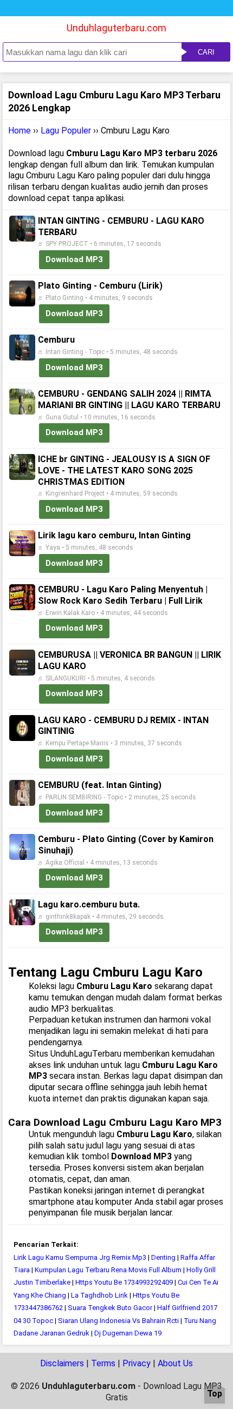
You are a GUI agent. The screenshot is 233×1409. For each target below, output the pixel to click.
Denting (163, 1257)
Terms (103, 1363)
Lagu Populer (66, 130)
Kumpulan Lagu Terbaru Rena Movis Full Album (108, 1270)
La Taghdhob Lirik (99, 1295)
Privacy (136, 1363)
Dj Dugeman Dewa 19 (127, 1333)
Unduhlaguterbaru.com (116, 28)
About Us (175, 1363)
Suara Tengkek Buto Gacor (110, 1308)
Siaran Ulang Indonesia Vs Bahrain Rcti (118, 1321)
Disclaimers (62, 1363)
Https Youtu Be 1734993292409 (124, 1282)
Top (214, 1394)
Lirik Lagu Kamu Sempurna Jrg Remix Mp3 (80, 1257)
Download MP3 (74, 259)
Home (19, 130)
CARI (206, 52)
